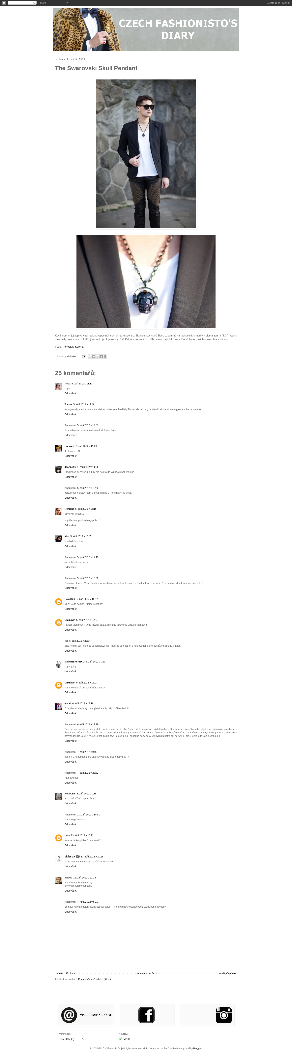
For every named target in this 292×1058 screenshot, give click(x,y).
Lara (67, 835)
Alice (67, 383)
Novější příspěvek (65, 973)
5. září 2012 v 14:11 (87, 467)
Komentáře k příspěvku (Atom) (94, 979)
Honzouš (69, 446)
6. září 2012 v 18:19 (83, 703)
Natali (68, 703)
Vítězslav (70, 856)
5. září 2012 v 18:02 (88, 578)
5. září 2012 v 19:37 (87, 620)
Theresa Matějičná (72, 346)
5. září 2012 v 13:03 (86, 446)
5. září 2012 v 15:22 (88, 488)
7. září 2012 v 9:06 (87, 752)
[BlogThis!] (94, 356)
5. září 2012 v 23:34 (80, 640)
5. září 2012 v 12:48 (84, 404)
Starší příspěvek (227, 973)
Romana (69, 508)
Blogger (197, 1048)
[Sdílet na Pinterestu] (105, 356)
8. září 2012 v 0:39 (87, 793)
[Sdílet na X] (98, 356)
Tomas (68, 404)
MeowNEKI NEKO (74, 661)
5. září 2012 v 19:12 (87, 599)
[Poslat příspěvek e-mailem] (83, 356)
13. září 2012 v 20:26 (92, 856)
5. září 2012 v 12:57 (88, 425)
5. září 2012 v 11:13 (82, 383)
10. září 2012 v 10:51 (88, 814)
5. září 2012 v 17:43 (88, 557)
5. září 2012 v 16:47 (81, 536)
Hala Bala (70, 599)
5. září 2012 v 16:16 (86, 508)
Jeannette (70, 467)
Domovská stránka (147, 973)
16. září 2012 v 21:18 (84, 877)
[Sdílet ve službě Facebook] (101, 356)
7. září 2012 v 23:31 (88, 772)
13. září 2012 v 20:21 (82, 835)
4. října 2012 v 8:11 (87, 901)
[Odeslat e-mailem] (90, 356)
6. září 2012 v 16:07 (87, 682)
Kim (67, 536)
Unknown (70, 620)
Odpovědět (70, 393)
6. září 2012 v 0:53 (95, 661)
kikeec (68, 877)
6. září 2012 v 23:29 (88, 724)
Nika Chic (70, 793)
